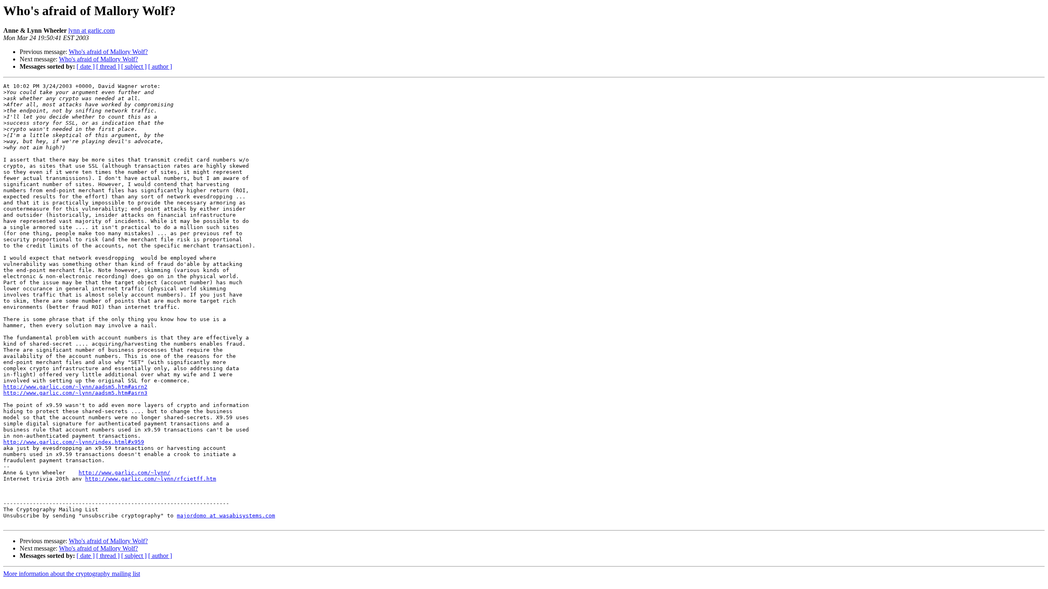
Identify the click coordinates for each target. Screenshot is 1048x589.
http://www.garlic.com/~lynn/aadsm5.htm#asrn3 (75, 393)
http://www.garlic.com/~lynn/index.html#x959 (73, 442)
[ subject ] (134, 66)
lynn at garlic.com (91, 30)
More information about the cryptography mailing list (71, 573)
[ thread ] (108, 66)
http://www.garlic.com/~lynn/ (124, 473)
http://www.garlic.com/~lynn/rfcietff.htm (150, 479)
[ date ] (86, 66)
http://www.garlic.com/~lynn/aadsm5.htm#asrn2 (75, 387)
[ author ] (160, 66)
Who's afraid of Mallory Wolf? (108, 51)
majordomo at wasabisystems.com (226, 516)
